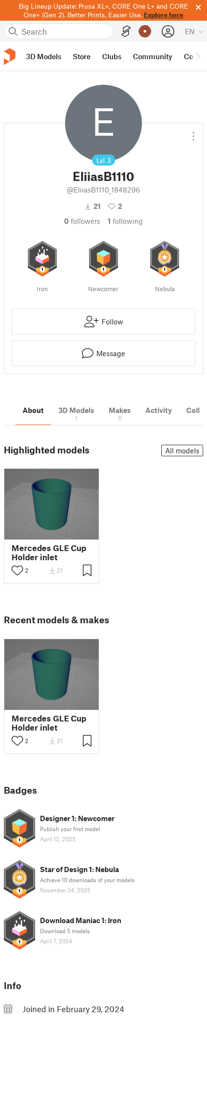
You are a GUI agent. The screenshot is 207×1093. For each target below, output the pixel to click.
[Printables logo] (9, 56)
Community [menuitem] (152, 56)
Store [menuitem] (82, 56)
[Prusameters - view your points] (145, 31)
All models (182, 450)
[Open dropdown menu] (193, 132)
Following (125, 221)
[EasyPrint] (126, 31)
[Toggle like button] (17, 570)
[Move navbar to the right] (197, 56)
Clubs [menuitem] (111, 56)
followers (82, 221)
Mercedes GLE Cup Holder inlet (49, 552)
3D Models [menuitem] (43, 56)
